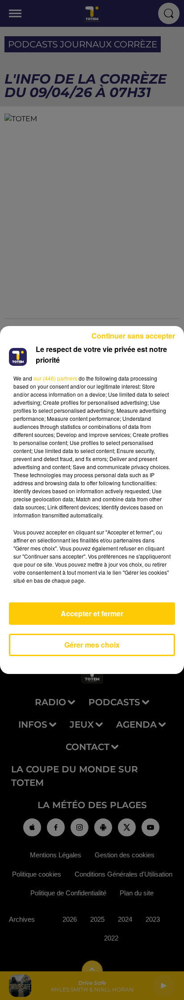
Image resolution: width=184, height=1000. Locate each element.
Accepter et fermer (92, 613)
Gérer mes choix (92, 645)
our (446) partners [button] (55, 378)
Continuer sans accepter (133, 336)
